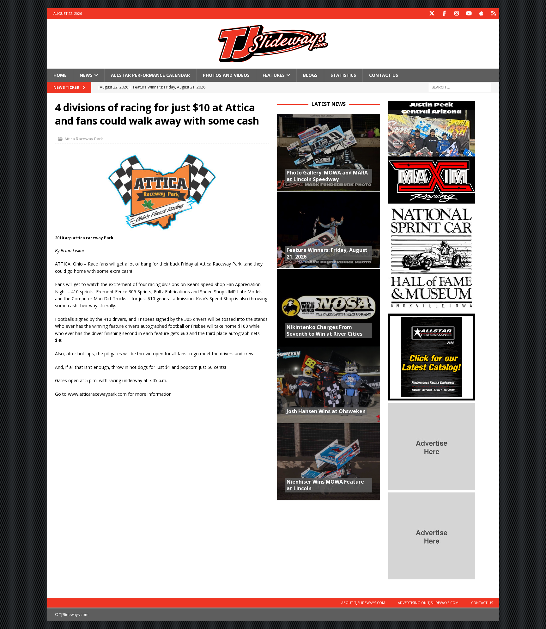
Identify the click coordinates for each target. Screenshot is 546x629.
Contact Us (383, 75)
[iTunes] (481, 13)
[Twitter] (432, 13)
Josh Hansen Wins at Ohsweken (326, 411)
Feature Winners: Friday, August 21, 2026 (327, 253)
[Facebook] (444, 13)
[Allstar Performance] (431, 397)
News (86, 75)
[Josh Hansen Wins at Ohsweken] (328, 384)
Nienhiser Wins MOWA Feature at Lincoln (325, 485)
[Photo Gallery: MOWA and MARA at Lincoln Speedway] (328, 152)
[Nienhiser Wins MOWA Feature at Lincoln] (328, 461)
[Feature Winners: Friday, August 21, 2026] (328, 230)
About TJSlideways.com (363, 602)
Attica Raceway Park (83, 139)
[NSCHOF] (431, 307)
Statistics (343, 75)
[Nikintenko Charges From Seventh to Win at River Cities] (328, 307)
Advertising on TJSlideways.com (428, 602)
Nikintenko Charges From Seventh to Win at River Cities (324, 330)
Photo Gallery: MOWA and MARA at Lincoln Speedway (327, 176)
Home (60, 75)
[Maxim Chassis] (431, 200)
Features (274, 75)
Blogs (310, 75)
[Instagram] (456, 13)
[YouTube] (469, 13)
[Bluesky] (493, 13)
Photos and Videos (226, 75)
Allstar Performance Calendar (150, 75)
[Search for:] (459, 87)
